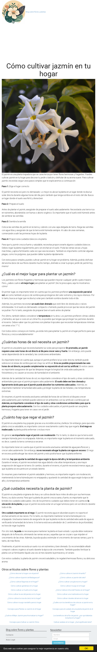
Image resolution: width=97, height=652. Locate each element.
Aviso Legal (10, 640)
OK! (86, 648)
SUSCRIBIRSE (59, 643)
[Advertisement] (48, 42)
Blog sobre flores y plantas (36, 12)
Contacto (9, 635)
